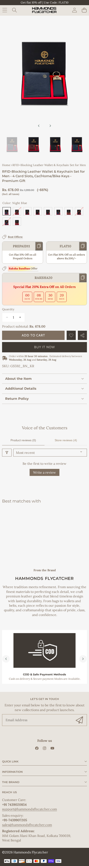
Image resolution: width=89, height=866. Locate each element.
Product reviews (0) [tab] (23, 440)
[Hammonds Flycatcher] (44, 10)
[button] (84, 10)
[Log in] (74, 10)
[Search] (14, 10)
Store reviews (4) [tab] (66, 440)
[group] (12, 144)
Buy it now (44, 347)
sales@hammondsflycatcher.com (27, 825)
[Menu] (4, 10)
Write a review (44, 472)
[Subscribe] (79, 720)
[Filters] (7, 453)
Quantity (8, 309)
